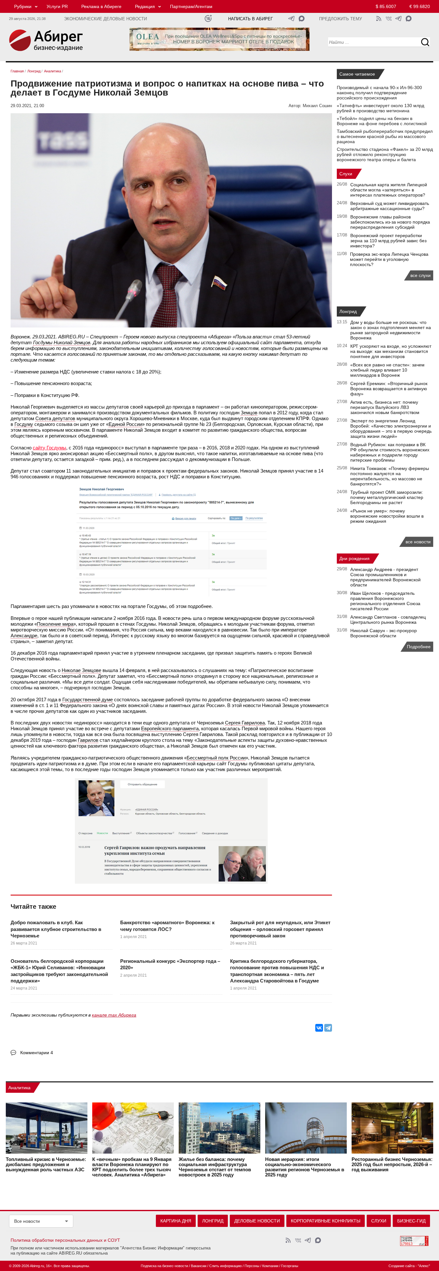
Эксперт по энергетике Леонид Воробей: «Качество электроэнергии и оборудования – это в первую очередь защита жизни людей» (391, 428)
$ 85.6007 (386, 6)
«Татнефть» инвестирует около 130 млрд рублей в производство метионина (380, 108)
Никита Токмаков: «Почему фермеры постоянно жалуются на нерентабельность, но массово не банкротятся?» (389, 476)
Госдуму (23, 424)
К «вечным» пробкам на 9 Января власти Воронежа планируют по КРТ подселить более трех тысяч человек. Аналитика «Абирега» (132, 1167)
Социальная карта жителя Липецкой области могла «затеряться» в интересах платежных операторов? (388, 190)
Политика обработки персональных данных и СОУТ (65, 1240)
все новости (418, 541)
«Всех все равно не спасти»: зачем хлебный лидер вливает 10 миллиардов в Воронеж (387, 370)
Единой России (125, 424)
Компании (270, 1266)
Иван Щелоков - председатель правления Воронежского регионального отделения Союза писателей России (385, 601)
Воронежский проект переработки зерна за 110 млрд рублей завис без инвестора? (388, 240)
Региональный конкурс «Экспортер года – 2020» (170, 964)
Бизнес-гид (411, 1220)
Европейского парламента (170, 728)
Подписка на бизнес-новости (164, 1266)
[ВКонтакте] (319, 1028)
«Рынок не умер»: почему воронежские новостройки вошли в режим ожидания (387, 516)
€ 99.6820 (419, 6)
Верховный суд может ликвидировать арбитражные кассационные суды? (389, 206)
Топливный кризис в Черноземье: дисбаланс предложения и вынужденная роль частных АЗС (46, 1164)
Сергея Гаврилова (245, 722)
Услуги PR (57, 6)
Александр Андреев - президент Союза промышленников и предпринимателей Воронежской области (385, 577)
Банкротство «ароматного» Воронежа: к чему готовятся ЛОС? (167, 926)
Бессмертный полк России (216, 757)
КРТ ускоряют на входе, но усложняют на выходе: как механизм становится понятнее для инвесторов (390, 351)
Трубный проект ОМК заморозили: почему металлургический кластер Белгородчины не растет (386, 497)
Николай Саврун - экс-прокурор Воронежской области (383, 633)
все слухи (420, 275)
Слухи (345, 173)
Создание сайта (402, 1266)
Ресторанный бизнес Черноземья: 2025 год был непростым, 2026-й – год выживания (392, 1164)
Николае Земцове (81, 670)
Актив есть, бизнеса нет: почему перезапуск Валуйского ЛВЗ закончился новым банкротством (384, 407)
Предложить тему (340, 19)
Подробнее (419, 646)
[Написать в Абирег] (301, 18)
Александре (24, 635)
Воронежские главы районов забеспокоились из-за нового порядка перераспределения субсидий (390, 222)
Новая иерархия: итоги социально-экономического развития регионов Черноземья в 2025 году (304, 1167)
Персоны (252, 1266)
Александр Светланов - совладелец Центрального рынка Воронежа (388, 619)
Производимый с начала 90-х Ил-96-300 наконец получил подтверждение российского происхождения (379, 92)
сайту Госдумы (49, 447)
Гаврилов (88, 740)
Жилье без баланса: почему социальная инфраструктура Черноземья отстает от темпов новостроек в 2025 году (215, 1167)
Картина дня (175, 1220)
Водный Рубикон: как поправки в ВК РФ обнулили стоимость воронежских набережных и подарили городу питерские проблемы (389, 452)
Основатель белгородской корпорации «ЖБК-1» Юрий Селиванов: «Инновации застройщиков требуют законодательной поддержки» (59, 970)
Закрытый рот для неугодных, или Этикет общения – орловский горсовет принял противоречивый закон (280, 929)
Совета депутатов (55, 418)
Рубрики (22, 6)
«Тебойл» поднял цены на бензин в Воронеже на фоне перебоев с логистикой (382, 121)
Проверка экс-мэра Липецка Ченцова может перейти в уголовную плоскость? (389, 259)
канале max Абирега (114, 1015)
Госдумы (42, 342)
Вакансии (198, 1266)
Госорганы (289, 1266)
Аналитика (19, 1087)
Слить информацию (225, 1266)
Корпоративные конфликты (325, 1220)
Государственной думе (87, 699)
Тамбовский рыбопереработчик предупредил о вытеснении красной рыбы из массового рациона (385, 136)
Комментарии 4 (36, 1052)
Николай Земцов (72, 342)
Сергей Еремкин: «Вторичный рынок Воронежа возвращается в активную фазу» (388, 388)
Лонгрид (348, 311)
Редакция (145, 6)
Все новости (27, 1221)
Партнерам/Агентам (191, 6)
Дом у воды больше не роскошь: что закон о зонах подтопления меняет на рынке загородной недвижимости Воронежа (390, 330)
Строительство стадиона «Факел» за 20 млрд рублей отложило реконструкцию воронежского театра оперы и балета (385, 154)
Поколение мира (55, 624)
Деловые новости (257, 1220)
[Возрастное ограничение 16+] (208, 18)
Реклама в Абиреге (101, 6)
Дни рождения (354, 558)
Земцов (249, 412)
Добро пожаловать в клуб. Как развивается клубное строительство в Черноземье (56, 929)
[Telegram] (328, 1028)
